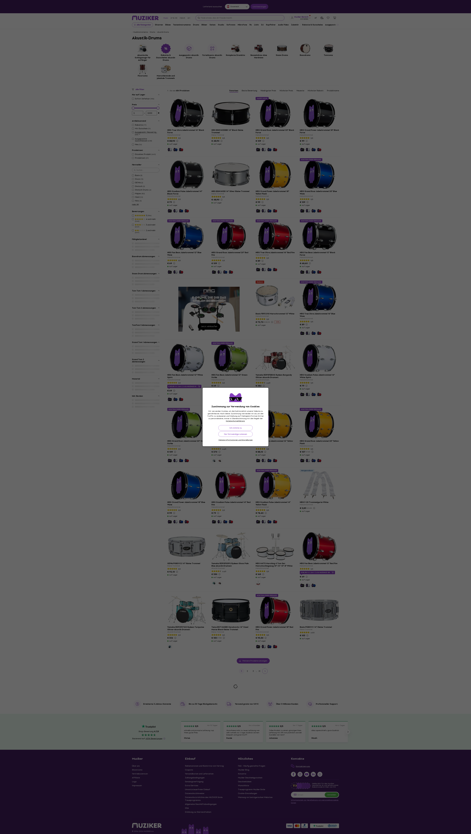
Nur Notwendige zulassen (235, 434)
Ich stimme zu (235, 427)
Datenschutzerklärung (235, 421)
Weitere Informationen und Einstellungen (235, 440)
